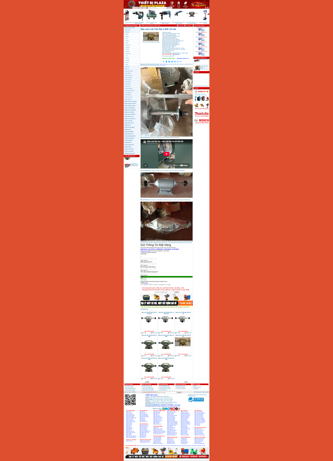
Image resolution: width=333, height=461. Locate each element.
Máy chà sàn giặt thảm (130, 135)
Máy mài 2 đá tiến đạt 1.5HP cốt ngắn (166, 336)
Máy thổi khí (128, 73)
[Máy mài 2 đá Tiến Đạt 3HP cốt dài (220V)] (166, 324)
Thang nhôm (184, 443)
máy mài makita (155, 307)
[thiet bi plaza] (130, 405)
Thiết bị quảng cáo (129, 144)
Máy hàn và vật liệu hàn (130, 109)
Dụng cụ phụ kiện (129, 148)
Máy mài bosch (147, 307)
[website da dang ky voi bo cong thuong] (196, 402)
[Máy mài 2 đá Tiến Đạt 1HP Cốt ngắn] (149, 374)
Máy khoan (128, 29)
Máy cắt (127, 68)
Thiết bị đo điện (128, 120)
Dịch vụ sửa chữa (129, 151)
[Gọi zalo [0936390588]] (202, 40)
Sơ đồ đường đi (163, 390)
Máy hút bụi (128, 125)
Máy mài (127, 31)
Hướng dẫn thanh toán (164, 387)
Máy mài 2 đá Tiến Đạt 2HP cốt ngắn (149, 336)
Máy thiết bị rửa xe (129, 116)
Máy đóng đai (128, 146)
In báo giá (180, 25)
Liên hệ (144, 7)
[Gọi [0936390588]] (199, 40)
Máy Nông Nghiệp (129, 131)
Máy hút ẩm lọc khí (129, 122)
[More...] (180, 62)
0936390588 (177, 405)
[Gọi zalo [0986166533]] (202, 30)
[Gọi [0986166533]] (199, 30)
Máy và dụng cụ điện (130, 27)
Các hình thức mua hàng (165, 388)
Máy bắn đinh (128, 94)
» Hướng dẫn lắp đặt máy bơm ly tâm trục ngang (200, 86)
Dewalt (127, 40)
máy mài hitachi (171, 307)
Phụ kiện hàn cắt (174, 445)
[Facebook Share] (163, 62)
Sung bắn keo (128, 92)
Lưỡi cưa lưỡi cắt (158, 445)
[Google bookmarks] (178, 62)
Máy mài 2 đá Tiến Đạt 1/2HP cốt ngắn (166, 359)
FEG (127, 55)
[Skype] (169, 62)
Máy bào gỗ (128, 81)
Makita (127, 36)
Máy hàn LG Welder (185, 424)
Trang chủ (135, 7)
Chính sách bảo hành (147, 387)
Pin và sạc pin (166, 445)
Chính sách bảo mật (147, 385)
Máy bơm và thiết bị (129, 112)
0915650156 (164, 405)
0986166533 (157, 405)
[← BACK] (147, 382)
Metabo (127, 62)
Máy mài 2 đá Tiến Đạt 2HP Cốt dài (183, 313)
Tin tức (195, 385)
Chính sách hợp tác (181, 388)
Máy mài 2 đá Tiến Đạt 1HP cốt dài (183, 336)
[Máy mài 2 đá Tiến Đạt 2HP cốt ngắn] (149, 351)
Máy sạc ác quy (129, 96)
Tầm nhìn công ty (129, 387)
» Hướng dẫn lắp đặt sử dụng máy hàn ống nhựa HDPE (201, 80)
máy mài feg (186, 307)
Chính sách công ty (146, 384)
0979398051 (171, 405)
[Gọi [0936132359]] (199, 55)
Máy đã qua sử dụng (130, 153)
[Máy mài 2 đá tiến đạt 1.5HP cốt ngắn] (166, 351)
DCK (127, 38)
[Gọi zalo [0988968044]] (202, 35)
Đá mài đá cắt (150, 445)
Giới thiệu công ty (129, 385)
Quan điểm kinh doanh (130, 388)
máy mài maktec (163, 307)
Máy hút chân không (130, 127)
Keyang (127, 57)
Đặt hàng (155, 332)
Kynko (127, 64)
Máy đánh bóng (129, 77)
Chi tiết (144, 332)
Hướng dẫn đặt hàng (164, 385)
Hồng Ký (127, 51)
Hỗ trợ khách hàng (163, 384)
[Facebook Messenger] (166, 62)
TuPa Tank (128, 44)
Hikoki (127, 42)
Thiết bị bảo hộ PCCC (145, 442)
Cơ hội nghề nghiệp (130, 390)
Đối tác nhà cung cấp (181, 384)
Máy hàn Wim (184, 420)
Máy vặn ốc (128, 83)
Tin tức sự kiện (196, 384)
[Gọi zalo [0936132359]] (202, 55)
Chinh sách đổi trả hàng (148, 388)
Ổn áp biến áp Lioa (157, 433)
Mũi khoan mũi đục (141, 445)
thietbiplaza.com (164, 406)
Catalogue (195, 388)
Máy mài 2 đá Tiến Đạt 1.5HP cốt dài (151, 42)
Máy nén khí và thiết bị (130, 114)
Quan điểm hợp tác (180, 385)
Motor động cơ (129, 99)
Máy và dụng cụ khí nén (130, 103)
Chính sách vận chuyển (147, 390)
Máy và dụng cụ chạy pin (131, 101)
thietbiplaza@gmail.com (152, 406)
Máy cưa (127, 66)
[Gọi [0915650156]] (199, 45)
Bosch (127, 34)
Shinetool (127, 47)
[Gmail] (175, 62)
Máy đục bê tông (129, 70)
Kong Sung (128, 53)
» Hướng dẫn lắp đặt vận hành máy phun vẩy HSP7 (200, 83)
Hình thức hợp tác (180, 387)
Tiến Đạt (127, 49)
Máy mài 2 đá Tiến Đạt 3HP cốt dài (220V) (166, 313)
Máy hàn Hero (184, 419)
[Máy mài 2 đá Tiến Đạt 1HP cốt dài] (183, 346)
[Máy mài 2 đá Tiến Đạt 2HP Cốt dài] (183, 324)
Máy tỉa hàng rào (129, 88)
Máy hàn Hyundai (185, 421)
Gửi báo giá (188, 25)
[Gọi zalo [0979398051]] (202, 50)
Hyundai (127, 60)
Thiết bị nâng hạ (129, 140)
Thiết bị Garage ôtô (129, 138)
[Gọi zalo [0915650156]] (202, 45)
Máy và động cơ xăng (130, 105)
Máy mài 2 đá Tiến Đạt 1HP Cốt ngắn (149, 359)
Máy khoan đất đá (171, 435)
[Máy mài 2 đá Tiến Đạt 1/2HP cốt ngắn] (166, 374)
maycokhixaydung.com (174, 406)
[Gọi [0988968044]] (199, 35)
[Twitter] (172, 62)
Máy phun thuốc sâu (130, 90)
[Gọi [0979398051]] (199, 50)
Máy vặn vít (128, 86)
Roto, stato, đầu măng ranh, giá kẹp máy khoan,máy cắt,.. (192, 445)
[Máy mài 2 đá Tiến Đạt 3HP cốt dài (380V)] (149, 324)
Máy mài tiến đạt (164, 64)
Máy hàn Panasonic (185, 422)
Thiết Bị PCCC (128, 142)
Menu (140, 7)
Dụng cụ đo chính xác (130, 118)
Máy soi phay (128, 79)
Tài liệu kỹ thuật (197, 387)
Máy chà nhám (129, 75)
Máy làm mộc (128, 129)
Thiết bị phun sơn (129, 133)
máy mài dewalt (179, 307)
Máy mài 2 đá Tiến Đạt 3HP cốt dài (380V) (149, 313)
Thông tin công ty (129, 384)
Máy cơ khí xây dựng (130, 107)
